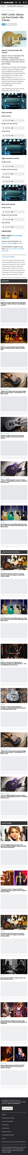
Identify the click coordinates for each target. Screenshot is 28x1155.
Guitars (3, 10)
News (3, 24)
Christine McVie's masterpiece (16, 6)
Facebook (10, 243)
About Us (4, 1114)
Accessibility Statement (8, 1135)
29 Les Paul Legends (12, 236)
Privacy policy (5, 1124)
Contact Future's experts (8, 1118)
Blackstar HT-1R (18, 77)
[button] (2, 2)
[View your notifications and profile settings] (16, 2)
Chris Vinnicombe (12, 23)
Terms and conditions (7, 1121)
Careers (4, 1138)
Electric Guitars (10, 10)
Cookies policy (5, 1128)
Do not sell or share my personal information (13, 1141)
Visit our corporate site (14, 1103)
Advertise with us (6, 1131)
